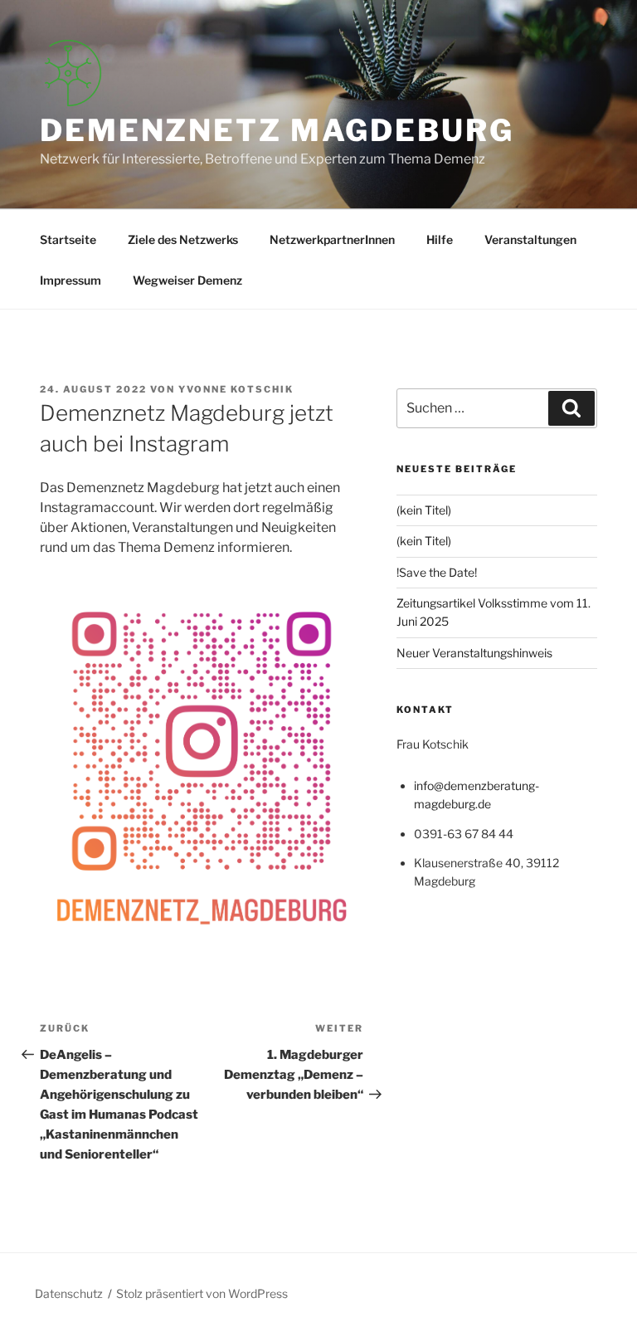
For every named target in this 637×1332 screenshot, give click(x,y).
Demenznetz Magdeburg (277, 130)
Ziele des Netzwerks (183, 239)
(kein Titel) (423, 510)
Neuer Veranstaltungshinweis (474, 653)
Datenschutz (69, 1293)
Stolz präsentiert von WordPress (202, 1293)
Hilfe (439, 239)
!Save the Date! (436, 572)
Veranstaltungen (530, 239)
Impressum (70, 280)
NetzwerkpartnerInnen (332, 239)
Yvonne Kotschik (236, 389)
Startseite (68, 239)
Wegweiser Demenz (187, 280)
